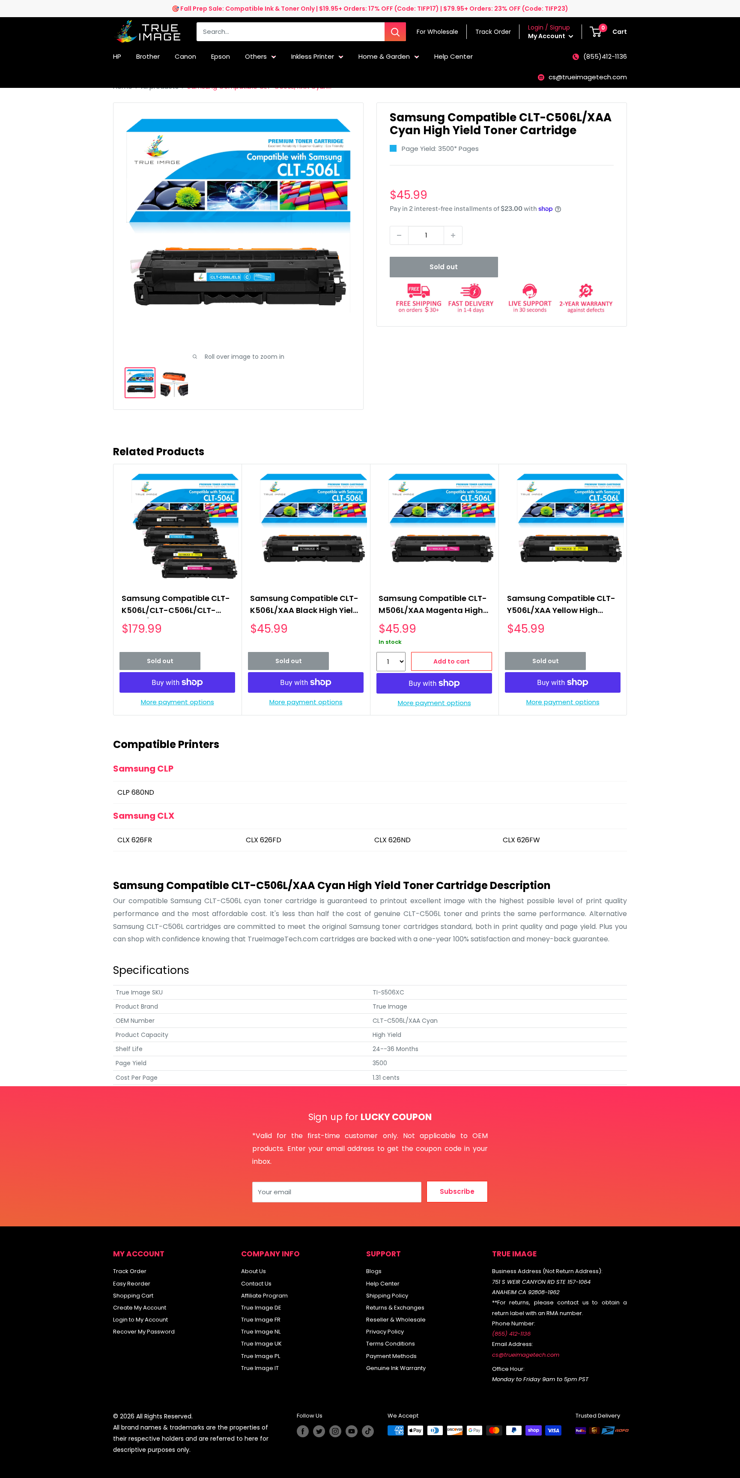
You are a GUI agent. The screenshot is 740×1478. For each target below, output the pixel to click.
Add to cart (451, 661)
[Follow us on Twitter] (319, 1431)
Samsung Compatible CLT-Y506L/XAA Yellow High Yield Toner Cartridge (561, 605)
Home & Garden (384, 56)
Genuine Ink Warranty (396, 1368)
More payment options (177, 701)
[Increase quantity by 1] (453, 235)
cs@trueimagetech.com (588, 76)
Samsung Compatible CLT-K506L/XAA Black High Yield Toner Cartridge (304, 605)
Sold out (444, 266)
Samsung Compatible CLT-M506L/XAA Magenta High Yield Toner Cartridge (433, 605)
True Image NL (260, 1332)
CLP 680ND (135, 792)
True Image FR (260, 1320)
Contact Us (256, 1284)
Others (256, 56)
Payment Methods (391, 1356)
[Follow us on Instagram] (335, 1431)
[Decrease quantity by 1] (399, 235)
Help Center (453, 56)
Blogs (374, 1271)
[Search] (395, 31)
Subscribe (457, 1191)
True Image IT (260, 1368)
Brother (148, 56)
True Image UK (261, 1344)
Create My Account (139, 1308)
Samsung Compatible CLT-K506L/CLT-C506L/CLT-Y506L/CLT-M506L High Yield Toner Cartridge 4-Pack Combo (176, 605)
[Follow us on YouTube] (352, 1431)
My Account (547, 36)
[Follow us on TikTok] (368, 1431)
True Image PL (260, 1356)
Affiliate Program (264, 1296)
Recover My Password (144, 1332)
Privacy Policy (385, 1332)
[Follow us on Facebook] (303, 1431)
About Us (253, 1271)
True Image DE (261, 1308)
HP (117, 56)
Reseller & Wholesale (396, 1320)
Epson (220, 56)
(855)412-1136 (605, 56)
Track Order (129, 1271)
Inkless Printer (312, 56)
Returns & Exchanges (395, 1308)
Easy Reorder (131, 1284)
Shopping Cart (133, 1296)
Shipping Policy (387, 1296)
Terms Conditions (390, 1344)
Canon (185, 56)
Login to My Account (140, 1320)
